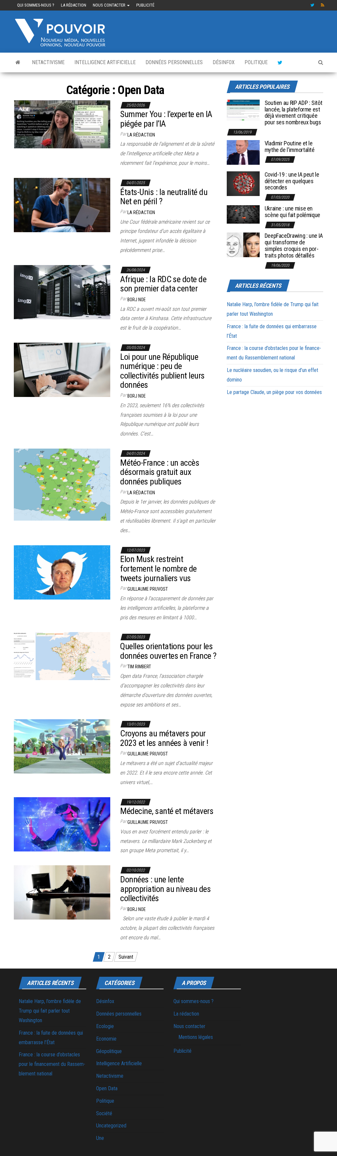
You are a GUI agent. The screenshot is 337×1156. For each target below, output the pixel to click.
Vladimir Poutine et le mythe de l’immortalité (290, 146)
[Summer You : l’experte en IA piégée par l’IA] (62, 124)
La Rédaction (141, 492)
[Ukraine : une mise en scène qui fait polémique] (243, 214)
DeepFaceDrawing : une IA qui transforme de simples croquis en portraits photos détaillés (294, 245)
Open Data (106, 1088)
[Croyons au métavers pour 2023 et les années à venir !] (62, 746)
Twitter (312, 5)
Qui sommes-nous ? (35, 5)
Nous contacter (109, 5)
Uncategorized (111, 1125)
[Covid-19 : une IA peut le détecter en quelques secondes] (243, 183)
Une (100, 1138)
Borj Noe (136, 299)
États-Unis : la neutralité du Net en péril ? (163, 197)
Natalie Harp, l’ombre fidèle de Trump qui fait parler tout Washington (50, 1010)
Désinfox (224, 62)
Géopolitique (109, 1051)
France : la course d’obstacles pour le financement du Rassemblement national (52, 1064)
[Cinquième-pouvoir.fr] (18, 62)
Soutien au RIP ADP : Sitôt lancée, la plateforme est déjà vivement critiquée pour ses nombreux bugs (294, 112)
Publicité (145, 5)
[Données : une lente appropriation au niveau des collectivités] (62, 892)
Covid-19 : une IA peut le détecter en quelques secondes (292, 181)
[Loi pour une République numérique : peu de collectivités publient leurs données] (62, 369)
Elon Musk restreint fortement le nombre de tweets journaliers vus (158, 568)
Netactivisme (48, 62)
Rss (323, 5)
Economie (106, 1039)
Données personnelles (174, 62)
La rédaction (73, 5)
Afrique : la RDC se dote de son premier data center (163, 284)
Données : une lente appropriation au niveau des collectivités (165, 888)
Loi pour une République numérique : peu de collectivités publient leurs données (162, 371)
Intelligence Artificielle (105, 62)
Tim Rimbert (139, 666)
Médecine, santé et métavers (166, 811)
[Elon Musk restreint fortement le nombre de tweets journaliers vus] (62, 572)
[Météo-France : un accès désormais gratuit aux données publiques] (62, 484)
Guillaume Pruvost (147, 589)
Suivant (125, 957)
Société (104, 1113)
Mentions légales (195, 1037)
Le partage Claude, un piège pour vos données (274, 392)
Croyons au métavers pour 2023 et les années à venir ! (164, 738)
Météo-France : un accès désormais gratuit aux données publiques (159, 472)
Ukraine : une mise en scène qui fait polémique (292, 211)
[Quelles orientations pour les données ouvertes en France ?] (62, 656)
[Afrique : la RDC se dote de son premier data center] (62, 291)
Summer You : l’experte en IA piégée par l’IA (166, 119)
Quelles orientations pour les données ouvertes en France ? (168, 651)
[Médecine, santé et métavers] (62, 824)
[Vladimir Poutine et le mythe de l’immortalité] (243, 152)
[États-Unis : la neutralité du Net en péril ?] (62, 205)
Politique (256, 62)
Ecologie (105, 1026)
